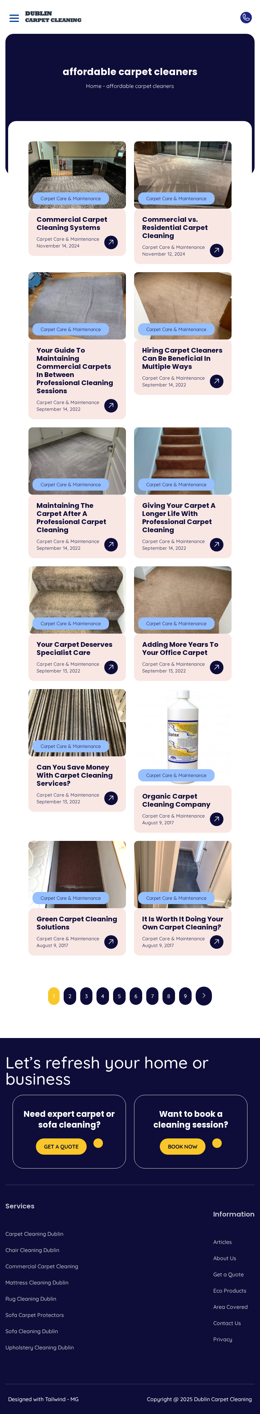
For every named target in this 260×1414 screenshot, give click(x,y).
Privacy (222, 1339)
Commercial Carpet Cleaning (41, 1266)
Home (94, 86)
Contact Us (227, 1323)
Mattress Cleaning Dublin (36, 1282)
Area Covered (230, 1306)
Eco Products (229, 1290)
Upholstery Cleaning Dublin (39, 1347)
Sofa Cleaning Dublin (31, 1331)
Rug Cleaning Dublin (30, 1298)
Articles (222, 1242)
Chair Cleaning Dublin (32, 1250)
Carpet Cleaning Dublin (34, 1233)
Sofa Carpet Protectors (34, 1315)
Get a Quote (228, 1274)
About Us (224, 1258)
